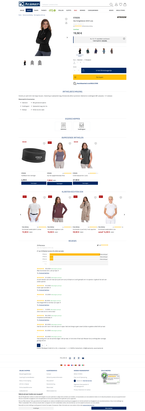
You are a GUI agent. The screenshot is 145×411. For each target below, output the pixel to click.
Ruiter (20, 15)
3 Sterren (44, 259)
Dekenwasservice (51, 391)
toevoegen (60, 184)
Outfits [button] (68, 10)
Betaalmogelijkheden (25, 374)
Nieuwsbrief (50, 381)
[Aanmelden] (116, 4)
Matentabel (50, 387)
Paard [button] (36, 10)
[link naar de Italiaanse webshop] (83, 365)
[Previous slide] (20, 37)
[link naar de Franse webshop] (72, 365)
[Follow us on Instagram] (70, 358)
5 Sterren (44, 254)
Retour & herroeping (25, 381)
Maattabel (80, 60)
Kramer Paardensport (81, 371)
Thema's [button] (43, 10)
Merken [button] (82, 10)
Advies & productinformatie (54, 377)
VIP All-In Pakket (24, 384)
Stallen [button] (60, 10)
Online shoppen (24, 371)
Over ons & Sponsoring (80, 377)
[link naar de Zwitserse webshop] (69, 365)
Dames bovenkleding (28, 15)
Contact (49, 374)
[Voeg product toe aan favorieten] (66, 19)
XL (84, 62)
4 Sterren (44, 256)
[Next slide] (67, 37)
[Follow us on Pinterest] (78, 358)
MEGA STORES (120, 10)
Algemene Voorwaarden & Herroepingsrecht (81, 385)
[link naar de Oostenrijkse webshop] (65, 365)
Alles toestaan (108, 408)
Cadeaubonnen (23, 391)
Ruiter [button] (29, 10)
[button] (52, 10)
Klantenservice (52, 371)
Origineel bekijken (44, 273)
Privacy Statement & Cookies (82, 390)
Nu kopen (99, 77)
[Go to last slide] (20, 215)
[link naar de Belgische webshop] (76, 365)
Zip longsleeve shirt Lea (39, 15)
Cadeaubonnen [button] (93, 10)
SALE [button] (75, 10)
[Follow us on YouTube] (83, 358)
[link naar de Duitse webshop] (61, 365)
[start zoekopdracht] (112, 4)
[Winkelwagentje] (124, 4)
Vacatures (83, 381)
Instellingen (36, 408)
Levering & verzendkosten (26, 377)
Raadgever (88, 60)
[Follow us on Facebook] (74, 358)
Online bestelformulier (25, 387)
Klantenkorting (51, 384)
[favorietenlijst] (120, 4)
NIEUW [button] (22, 10)
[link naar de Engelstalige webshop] (79, 365)
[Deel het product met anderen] (66, 22)
